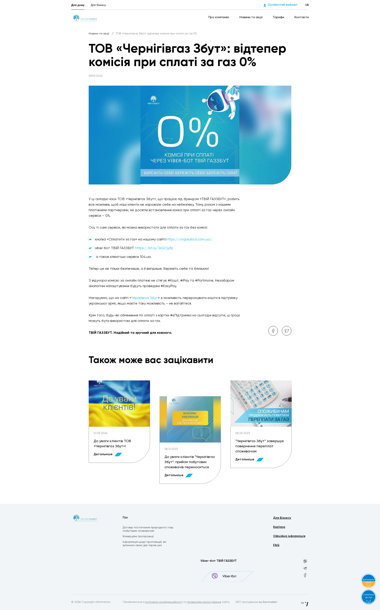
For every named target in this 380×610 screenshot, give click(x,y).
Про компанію (219, 17)
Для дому (78, 5)
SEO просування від (256, 602)
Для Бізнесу (282, 518)
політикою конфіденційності (163, 602)
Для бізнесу (98, 5)
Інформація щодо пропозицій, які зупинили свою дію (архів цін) (144, 544)
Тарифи (279, 17)
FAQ (276, 545)
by (303, 603)
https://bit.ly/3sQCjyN (153, 248)
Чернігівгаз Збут (144, 298)
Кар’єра (279, 527)
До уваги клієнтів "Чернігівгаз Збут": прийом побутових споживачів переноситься (189, 462)
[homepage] (85, 17)
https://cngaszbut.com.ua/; (189, 239)
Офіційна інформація (289, 536)
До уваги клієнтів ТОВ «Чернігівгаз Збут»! (112, 443)
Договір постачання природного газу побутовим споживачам (148, 529)
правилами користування (204, 602)
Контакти (301, 17)
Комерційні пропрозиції (138, 536)
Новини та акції (251, 17)
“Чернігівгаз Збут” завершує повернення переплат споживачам (259, 446)
